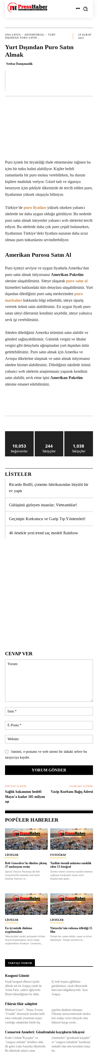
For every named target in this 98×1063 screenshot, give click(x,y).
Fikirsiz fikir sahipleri (21, 1004)
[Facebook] (26, 403)
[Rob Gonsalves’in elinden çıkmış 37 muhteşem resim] (26, 839)
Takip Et (49, 433)
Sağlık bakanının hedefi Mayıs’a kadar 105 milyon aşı (25, 796)
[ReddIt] (72, 403)
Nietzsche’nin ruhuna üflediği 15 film (71, 929)
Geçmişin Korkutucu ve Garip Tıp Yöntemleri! (47, 519)
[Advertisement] (49, 593)
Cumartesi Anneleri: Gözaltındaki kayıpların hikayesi (44, 1032)
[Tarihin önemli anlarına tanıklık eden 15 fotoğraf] (71, 839)
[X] (37, 403)
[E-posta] (84, 403)
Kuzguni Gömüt (17, 976)
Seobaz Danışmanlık (19, 63)
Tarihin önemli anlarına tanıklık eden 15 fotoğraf (70, 864)
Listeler (11, 854)
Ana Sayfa (13, 34)
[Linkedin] (61, 403)
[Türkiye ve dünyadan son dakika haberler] (27, 8)
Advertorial (34, 34)
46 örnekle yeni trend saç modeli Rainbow (43, 533)
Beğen (19, 433)
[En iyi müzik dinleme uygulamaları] (26, 904)
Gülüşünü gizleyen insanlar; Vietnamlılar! (43, 505)
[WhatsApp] (49, 403)
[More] (87, 80)
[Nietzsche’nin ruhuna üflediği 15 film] (71, 904)
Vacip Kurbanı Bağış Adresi (72, 792)
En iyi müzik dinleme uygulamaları (18, 929)
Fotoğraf (58, 854)
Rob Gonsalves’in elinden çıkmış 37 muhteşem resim (26, 864)
